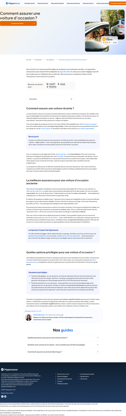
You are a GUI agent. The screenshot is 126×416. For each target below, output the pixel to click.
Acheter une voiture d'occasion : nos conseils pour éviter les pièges (56, 345)
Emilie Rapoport (39, 315)
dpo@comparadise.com (8, 386)
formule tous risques (89, 124)
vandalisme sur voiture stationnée (68, 236)
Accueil (28, 59)
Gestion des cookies (7, 393)
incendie (60, 156)
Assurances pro (88, 3)
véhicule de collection (34, 191)
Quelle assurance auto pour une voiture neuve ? (48, 337)
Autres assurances (102, 3)
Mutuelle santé (30, 3)
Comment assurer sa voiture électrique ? (45, 352)
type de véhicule (66, 72)
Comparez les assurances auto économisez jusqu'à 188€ (38, 59)
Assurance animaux (73, 3)
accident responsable (86, 128)
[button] (18, 23)
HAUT (122, 412)
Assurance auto (43, 3)
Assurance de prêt (57, 3)
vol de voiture (45, 128)
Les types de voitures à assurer (51, 59)
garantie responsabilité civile (39, 236)
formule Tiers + (62, 154)
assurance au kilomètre (50, 217)
